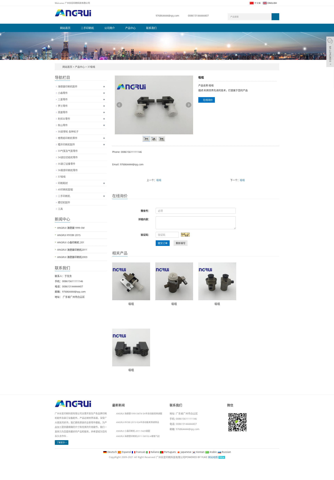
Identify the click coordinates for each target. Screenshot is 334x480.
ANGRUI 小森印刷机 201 (70, 242)
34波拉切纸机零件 (68, 157)
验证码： (145, 234)
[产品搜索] (275, 16)
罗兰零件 (63, 105)
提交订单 (163, 243)
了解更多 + (62, 442)
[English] (269, 2)
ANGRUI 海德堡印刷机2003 (72, 257)
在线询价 (207, 99)
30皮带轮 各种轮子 (68, 131)
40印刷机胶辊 (65, 189)
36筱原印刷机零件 (68, 170)
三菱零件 (63, 99)
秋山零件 (63, 125)
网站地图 (213, 457)
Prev (119, 105)
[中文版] (255, 2)
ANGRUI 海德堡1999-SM (71, 227)
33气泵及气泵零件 (68, 150)
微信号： (145, 210)
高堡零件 (63, 112)
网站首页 (65, 28)
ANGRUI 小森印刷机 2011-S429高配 (133, 431)
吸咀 (158, 180)
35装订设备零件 (66, 163)
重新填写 (180, 243)
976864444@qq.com (167, 15)
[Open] (330, 52)
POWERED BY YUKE (196, 457)
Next (188, 105)
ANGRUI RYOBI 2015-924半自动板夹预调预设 (137, 422)
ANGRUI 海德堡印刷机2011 (72, 249)
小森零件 (63, 93)
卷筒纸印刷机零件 (67, 138)
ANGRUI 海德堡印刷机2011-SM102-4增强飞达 (138, 436)
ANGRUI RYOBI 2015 (69, 235)
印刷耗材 (63, 183)
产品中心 (130, 28)
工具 (60, 208)
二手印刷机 (87, 28)
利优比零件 (64, 118)
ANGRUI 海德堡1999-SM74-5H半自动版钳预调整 (139, 413)
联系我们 (151, 28)
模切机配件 (64, 202)
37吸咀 (91, 66)
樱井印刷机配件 (66, 144)
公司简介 (109, 28)
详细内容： (144, 219)
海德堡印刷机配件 (67, 86)
